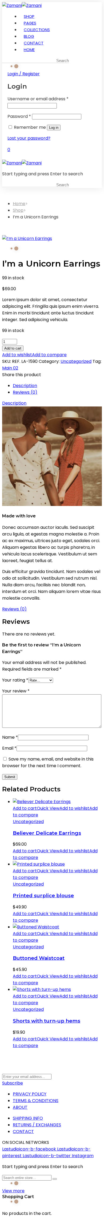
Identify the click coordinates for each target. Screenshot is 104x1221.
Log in (53, 128)
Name (10, 737)
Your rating (15, 680)
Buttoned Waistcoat (39, 958)
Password (19, 116)
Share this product (21, 375)
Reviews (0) (25, 392)
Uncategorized (76, 361)
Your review (16, 691)
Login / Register (23, 74)
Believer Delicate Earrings (47, 833)
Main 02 (10, 368)
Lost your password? (28, 138)
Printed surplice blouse (43, 895)
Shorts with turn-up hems (46, 1021)
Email (9, 748)
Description (25, 386)
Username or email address (38, 99)
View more (13, 1191)
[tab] (57, 385)
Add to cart (12, 348)
